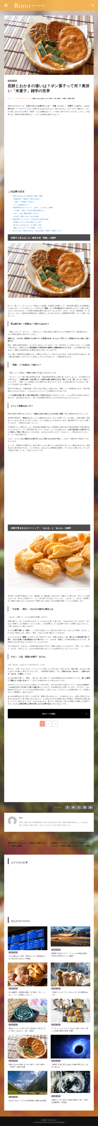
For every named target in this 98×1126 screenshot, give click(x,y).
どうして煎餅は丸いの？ (21, 205)
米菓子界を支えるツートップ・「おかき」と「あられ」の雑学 (33, 207)
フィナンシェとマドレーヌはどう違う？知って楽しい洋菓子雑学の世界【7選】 (69, 1029)
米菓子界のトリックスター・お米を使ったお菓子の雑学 (31, 219)
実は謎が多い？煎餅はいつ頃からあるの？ (27, 199)
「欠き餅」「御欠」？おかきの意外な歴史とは (29, 210)
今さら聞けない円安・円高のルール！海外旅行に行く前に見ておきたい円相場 (27, 957)
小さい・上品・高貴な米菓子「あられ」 (26, 213)
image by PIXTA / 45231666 (82, 299)
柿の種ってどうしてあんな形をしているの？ (28, 222)
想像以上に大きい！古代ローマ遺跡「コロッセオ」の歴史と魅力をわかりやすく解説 (71, 844)
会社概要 (44, 1120)
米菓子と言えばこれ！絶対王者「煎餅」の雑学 (28, 196)
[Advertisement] (28, 136)
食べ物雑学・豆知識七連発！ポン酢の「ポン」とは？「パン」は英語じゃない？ (27, 993)
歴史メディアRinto (13, 98)
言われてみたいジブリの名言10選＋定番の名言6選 (27, 1100)
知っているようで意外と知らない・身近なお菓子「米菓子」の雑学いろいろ (37, 231)
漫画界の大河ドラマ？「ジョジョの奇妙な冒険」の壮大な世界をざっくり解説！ (69, 954)
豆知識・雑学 (12, 81)
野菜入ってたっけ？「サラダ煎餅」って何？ (28, 228)
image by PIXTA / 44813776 (82, 589)
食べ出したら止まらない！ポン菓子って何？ (28, 225)
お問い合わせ (52, 1120)
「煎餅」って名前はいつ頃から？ (24, 202)
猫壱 (20, 818)
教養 (21, 98)
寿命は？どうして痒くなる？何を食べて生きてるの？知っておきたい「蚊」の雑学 (27, 1029)
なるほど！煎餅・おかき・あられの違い (26, 216)
